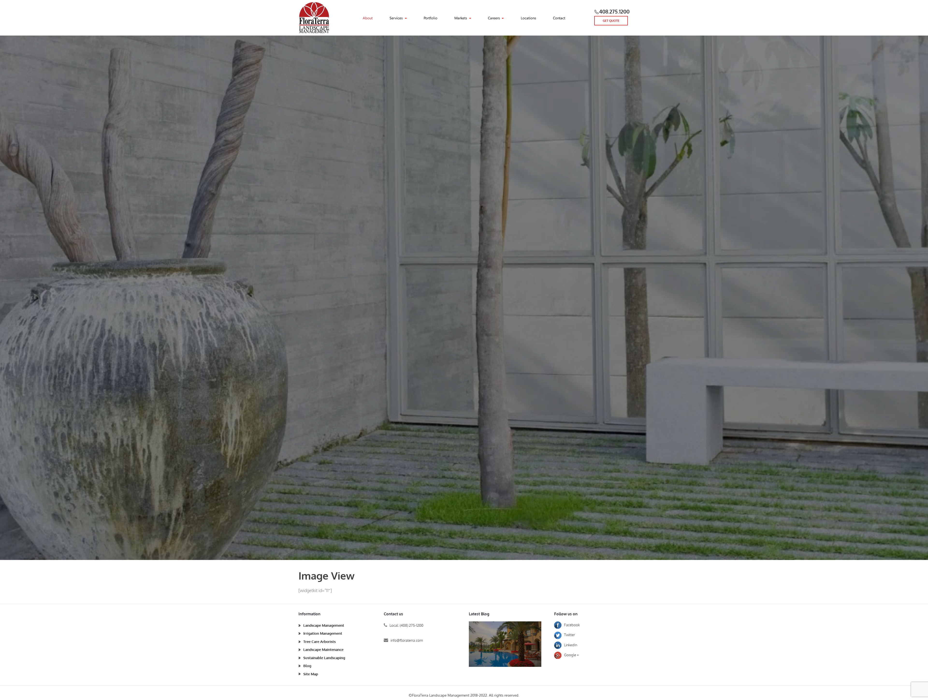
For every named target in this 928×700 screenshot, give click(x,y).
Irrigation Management (322, 633)
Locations (528, 17)
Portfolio (430, 17)
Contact (559, 17)
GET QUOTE (611, 20)
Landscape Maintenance (323, 649)
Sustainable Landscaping (324, 657)
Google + (571, 655)
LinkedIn (570, 645)
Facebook (572, 625)
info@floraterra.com (407, 640)
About (368, 17)
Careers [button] (494, 17)
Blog (307, 665)
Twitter (569, 635)
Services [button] (396, 17)
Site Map (310, 674)
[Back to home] (314, 18)
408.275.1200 (614, 11)
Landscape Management (323, 625)
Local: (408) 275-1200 (406, 625)
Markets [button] (460, 17)
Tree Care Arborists (319, 641)
